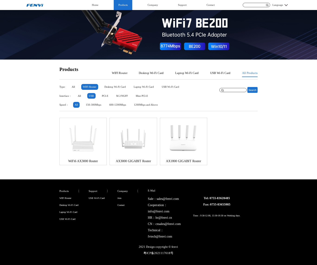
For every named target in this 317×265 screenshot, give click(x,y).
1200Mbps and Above (146, 104)
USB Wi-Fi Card (220, 73)
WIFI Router (119, 73)
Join (119, 198)
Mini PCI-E (142, 95)
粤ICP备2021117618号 (158, 253)
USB (91, 95)
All (73, 86)
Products (123, 4)
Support (182, 4)
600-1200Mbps (117, 104)
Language (277, 4)
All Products (250, 73)
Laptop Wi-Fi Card (187, 73)
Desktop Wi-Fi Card (151, 73)
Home (95, 4)
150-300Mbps (93, 104)
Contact (211, 4)
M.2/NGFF (122, 95)
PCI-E (105, 95)
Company (153, 4)
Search (252, 90)
